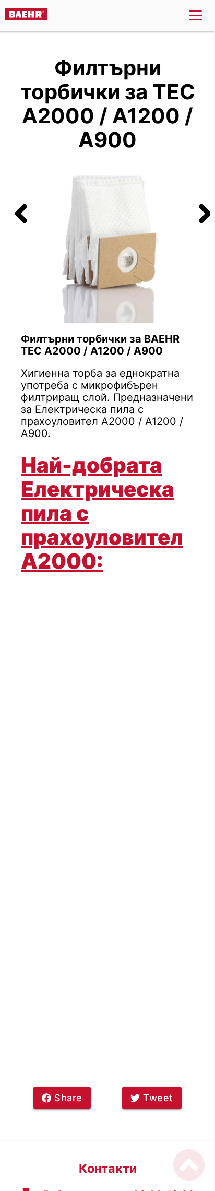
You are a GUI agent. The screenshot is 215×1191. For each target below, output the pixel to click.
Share (68, 1097)
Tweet (158, 1097)
